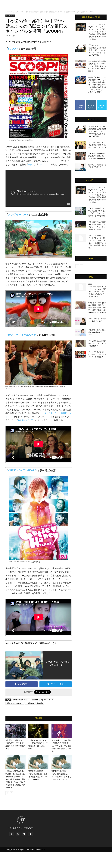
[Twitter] (24, 834)
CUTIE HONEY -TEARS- (22, 470)
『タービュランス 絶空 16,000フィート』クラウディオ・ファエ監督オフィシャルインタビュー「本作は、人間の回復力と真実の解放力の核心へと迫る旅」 (97, 31)
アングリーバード (18, 214)
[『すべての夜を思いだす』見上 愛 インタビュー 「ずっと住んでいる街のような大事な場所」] (80, 211)
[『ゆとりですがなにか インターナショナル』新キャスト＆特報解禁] (80, 354)
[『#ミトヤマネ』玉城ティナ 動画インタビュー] (80, 321)
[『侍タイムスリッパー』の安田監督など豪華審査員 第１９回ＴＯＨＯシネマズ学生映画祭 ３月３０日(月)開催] (80, 48)
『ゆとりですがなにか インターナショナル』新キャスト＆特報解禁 (97, 354)
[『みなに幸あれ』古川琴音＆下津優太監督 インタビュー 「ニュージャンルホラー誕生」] (80, 224)
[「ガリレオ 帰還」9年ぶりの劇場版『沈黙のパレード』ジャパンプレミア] (80, 145)
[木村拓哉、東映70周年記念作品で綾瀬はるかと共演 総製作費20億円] (80, 156)
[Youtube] (30, 834)
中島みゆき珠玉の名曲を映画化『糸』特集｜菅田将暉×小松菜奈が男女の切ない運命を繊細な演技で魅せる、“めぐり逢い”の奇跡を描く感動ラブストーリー (15, 779)
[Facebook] (11, 834)
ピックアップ (18, 12)
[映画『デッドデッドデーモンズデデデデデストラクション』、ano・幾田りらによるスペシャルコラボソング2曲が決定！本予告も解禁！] (80, 287)
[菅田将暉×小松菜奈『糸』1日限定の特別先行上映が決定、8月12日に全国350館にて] (38, 762)
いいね (80, 101)
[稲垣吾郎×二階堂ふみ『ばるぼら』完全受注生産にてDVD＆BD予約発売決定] (15, 731)
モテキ (31, 164)
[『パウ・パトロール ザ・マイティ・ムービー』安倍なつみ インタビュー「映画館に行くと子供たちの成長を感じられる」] (80, 238)
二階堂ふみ (30, 703)
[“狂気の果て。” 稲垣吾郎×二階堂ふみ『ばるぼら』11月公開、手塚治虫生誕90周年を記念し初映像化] (61, 731)
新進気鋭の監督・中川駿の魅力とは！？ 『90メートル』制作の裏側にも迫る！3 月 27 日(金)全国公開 (97, 66)
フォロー (91, 101)
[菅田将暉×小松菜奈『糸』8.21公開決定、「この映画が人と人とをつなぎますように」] (61, 762)
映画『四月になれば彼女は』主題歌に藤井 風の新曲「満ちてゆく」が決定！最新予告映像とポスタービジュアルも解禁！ (97, 308)
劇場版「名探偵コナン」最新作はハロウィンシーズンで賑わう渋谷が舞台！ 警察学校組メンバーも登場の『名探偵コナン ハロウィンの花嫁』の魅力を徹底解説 (97, 84)
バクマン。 (43, 164)
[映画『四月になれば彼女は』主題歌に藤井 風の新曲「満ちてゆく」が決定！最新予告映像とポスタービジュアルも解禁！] (80, 305)
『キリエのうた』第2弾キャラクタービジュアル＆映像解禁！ (97, 343)
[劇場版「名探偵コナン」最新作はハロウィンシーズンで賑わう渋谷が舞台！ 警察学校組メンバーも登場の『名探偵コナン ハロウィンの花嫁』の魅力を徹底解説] (80, 80)
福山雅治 (40, 703)
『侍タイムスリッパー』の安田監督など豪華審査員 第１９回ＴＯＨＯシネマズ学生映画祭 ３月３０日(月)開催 (97, 50)
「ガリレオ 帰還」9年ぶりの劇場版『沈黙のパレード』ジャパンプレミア (97, 145)
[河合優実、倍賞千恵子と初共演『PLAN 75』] (80, 167)
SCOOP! (13, 48)
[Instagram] (18, 834)
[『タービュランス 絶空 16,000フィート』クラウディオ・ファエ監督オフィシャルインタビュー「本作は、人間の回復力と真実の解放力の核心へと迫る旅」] (80, 27)
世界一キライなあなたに (22, 335)
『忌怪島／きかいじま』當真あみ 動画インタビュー (97, 332)
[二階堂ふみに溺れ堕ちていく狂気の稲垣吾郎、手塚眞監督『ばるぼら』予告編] (38, 731)
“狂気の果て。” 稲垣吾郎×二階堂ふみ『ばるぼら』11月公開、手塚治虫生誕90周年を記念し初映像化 (61, 745)
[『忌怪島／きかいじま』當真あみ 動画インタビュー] (80, 332)
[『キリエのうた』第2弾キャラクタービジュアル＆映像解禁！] (80, 343)
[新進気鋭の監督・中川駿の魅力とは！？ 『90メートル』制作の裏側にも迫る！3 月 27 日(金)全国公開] (80, 64)
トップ (7, 12)
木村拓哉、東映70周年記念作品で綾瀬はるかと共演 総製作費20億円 (97, 156)
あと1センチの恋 (25, 420)
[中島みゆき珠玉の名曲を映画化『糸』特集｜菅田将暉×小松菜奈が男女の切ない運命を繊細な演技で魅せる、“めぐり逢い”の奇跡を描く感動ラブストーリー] (15, 762)
